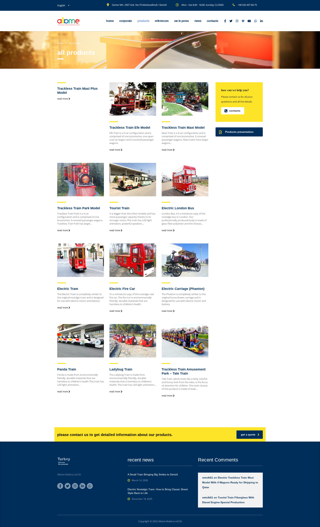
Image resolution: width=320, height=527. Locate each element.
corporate (125, 20)
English (61, 5)
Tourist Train (119, 208)
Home (60, 43)
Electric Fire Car (122, 289)
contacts (212, 20)
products (143, 20)
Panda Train (66, 369)
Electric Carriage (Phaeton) (183, 289)
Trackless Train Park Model (78, 208)
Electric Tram (67, 289)
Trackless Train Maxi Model (183, 127)
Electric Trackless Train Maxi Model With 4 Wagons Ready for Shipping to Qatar (230, 482)
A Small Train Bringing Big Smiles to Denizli (153, 474)
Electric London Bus (178, 208)
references (162, 20)
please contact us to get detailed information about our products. (115, 435)
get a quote (248, 434)
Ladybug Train (120, 369)
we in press (181, 20)
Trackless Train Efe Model (129, 127)
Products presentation (239, 131)
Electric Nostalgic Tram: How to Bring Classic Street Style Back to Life (158, 491)
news (197, 20)
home (110, 20)
